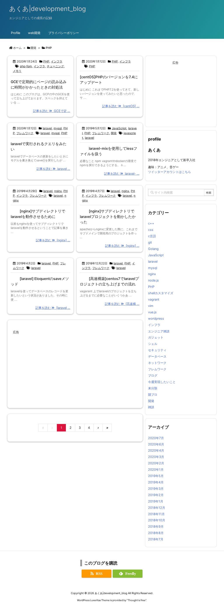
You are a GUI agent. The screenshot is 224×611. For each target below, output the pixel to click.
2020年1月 (156, 469)
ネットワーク (157, 363)
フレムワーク (24, 133)
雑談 (151, 407)
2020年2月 (156, 463)
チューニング (55, 66)
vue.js (152, 312)
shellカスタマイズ (160, 293)
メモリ (17, 71)
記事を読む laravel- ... (121, 173)
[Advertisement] (75, 366)
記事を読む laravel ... (53, 169)
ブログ (152, 375)
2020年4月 (156, 450)
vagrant (153, 299)
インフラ (56, 61)
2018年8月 (156, 533)
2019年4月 (156, 482)
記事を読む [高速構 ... (122, 304)
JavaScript (119, 128)
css (150, 230)
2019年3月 (156, 488)
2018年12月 (156, 507)
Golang (153, 249)
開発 (114, 133)
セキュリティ (157, 350)
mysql (58, 128)
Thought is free (136, 600)
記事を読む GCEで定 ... (51, 111)
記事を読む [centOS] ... (120, 106)
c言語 (152, 236)
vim (150, 306)
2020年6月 (156, 444)
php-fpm (26, 66)
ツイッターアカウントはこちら (169, 172)
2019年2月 (156, 495)
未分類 (152, 388)
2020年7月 (156, 438)
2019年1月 (155, 501)
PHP (46, 61)
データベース (157, 356)
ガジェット (155, 337)
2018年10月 (156, 520)
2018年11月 (156, 514)
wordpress (156, 318)
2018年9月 (156, 526)
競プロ (152, 394)
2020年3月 (156, 457)
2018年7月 (155, 539)
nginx (58, 191)
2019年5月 (156, 476)
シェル (152, 344)
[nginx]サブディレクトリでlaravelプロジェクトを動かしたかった (108, 216)
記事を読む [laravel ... (52, 308)
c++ (151, 223)
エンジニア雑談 (159, 331)
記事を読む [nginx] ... (53, 240)
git (150, 242)
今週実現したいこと (162, 382)
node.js (153, 280)
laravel (47, 128)
